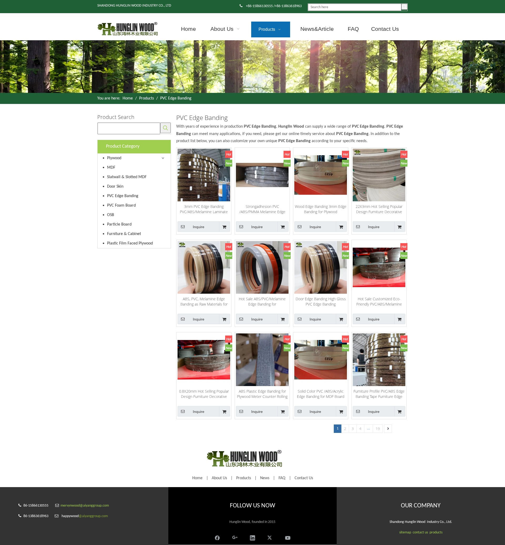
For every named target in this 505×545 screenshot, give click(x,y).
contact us (420, 532)
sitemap (405, 532)
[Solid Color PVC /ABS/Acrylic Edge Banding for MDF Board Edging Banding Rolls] (320, 359)
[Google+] (235, 537)
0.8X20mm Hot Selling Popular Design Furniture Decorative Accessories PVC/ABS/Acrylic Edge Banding (204, 394)
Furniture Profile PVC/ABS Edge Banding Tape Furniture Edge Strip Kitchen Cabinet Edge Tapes (379, 394)
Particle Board (119, 224)
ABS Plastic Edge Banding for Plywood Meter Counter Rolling (262, 394)
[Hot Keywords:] (404, 7)
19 (378, 428)
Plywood (114, 158)
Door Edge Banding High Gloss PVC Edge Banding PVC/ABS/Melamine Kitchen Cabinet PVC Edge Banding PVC (320, 301)
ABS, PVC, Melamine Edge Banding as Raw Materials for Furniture (204, 301)
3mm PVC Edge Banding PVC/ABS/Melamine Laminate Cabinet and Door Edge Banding (204, 209)
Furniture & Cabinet (124, 234)
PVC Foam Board (121, 205)
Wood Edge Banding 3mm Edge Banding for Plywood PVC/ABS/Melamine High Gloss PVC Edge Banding (320, 209)
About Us (219, 478)
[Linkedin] (252, 537)
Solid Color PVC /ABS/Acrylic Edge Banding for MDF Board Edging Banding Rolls (320, 394)
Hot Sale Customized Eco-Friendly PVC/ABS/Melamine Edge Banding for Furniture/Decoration (379, 301)
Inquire (198, 227)
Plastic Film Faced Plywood (130, 243)
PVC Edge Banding (122, 196)
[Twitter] (270, 537)
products (436, 532)
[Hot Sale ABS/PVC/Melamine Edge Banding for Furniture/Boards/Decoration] (262, 266)
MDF (111, 168)
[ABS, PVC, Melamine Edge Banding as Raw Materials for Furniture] (204, 266)
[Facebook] (217, 537)
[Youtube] (288, 537)
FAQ (282, 478)
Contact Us (304, 478)
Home (197, 478)
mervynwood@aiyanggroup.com (84, 506)
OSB (110, 215)
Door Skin (115, 186)
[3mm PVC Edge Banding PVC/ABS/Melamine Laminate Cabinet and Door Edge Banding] (204, 183)
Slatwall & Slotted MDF (127, 177)
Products (243, 478)
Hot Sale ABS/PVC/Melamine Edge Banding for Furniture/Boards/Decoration (262, 301)
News (264, 478)
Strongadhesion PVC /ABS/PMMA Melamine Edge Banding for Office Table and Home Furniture (262, 209)
